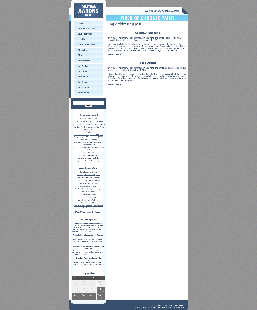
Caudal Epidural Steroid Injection (88, 177)
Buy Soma (82, 71)
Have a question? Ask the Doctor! (161, 11)
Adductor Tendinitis (147, 33)
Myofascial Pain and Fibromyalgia (88, 161)
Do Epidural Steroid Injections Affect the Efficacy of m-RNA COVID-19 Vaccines (88, 224)
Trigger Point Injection (88, 197)
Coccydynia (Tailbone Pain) (88, 155)
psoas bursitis (113, 70)
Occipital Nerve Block (88, 203)
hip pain (128, 40)
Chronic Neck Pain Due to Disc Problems (88, 121)
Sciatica (88, 132)
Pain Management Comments (142, 38)
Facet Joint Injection (88, 191)
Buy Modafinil (84, 87)
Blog (80, 55)
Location (82, 39)
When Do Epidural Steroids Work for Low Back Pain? (88, 247)
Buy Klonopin (84, 93)
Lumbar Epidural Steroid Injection (88, 175)
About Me (82, 50)
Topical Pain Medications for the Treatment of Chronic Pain (88, 236)
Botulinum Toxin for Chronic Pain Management (88, 259)
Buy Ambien (83, 66)
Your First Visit (85, 34)
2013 (88, 278)
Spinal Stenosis (88, 152)
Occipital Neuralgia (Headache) (88, 158)
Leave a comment (115, 55)
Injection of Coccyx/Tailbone (88, 200)
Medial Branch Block (88, 194)
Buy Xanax (83, 82)
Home (81, 23)
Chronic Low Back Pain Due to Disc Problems (89, 124)
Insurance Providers (87, 28)
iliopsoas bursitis (179, 68)
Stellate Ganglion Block (88, 186)
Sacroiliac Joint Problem (88, 118)
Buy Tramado (84, 61)
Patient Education (86, 45)
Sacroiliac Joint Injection (88, 172)
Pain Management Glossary (88, 212)
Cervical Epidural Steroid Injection (89, 180)
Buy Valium (83, 77)
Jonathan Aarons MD (119, 38)
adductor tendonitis (116, 40)
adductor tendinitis (172, 38)
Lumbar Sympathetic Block (88, 183)
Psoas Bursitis (147, 62)
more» (89, 231)
